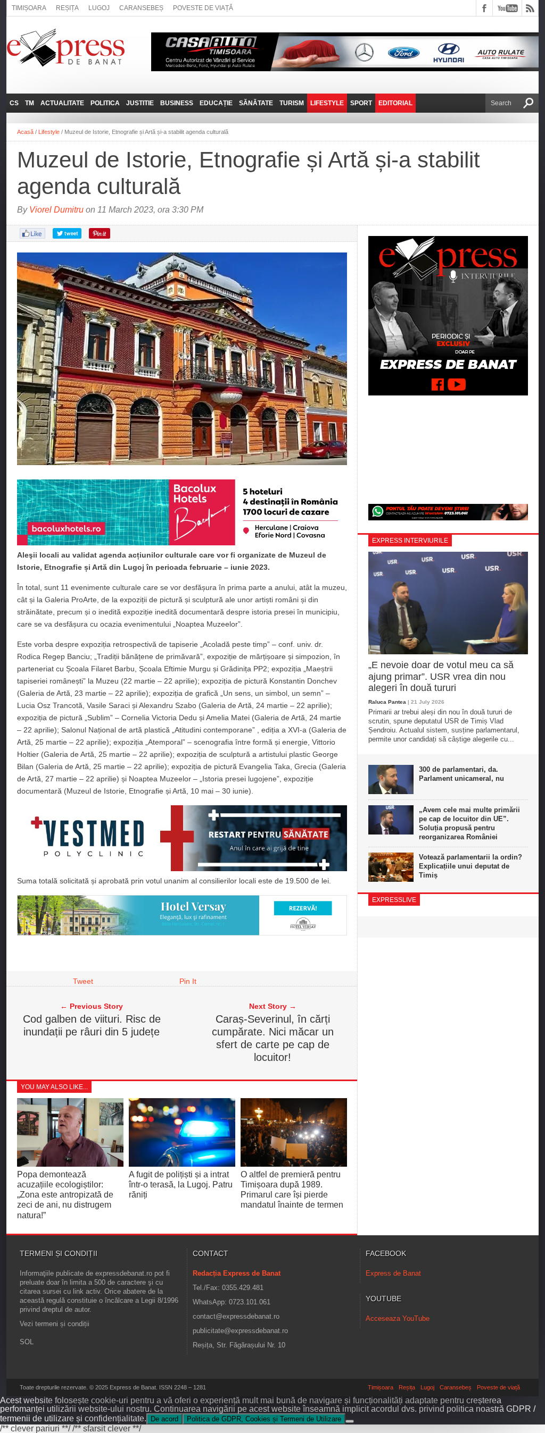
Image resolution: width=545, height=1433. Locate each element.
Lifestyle (327, 103)
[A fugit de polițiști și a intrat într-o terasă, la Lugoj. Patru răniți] (182, 1163)
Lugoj (99, 8)
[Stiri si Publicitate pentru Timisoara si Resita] (182, 933)
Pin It (187, 981)
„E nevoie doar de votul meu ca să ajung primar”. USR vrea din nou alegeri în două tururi (441, 676)
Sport (361, 103)
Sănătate (256, 103)
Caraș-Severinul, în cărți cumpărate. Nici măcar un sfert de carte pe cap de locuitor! (273, 1038)
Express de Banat (393, 1273)
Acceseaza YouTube (398, 1318)
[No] (349, 1421)
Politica (105, 103)
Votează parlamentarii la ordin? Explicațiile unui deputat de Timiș (470, 866)
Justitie (140, 103)
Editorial (395, 103)
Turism (291, 103)
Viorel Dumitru (56, 209)
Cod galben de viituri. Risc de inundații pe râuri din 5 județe (92, 1025)
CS (14, 103)
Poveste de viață (203, 8)
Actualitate (62, 103)
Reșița (67, 8)
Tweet (83, 981)
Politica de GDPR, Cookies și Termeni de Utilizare (264, 1419)
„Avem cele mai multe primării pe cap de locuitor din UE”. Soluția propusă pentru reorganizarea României (469, 823)
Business (176, 103)
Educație (216, 103)
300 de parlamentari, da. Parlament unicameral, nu (461, 773)
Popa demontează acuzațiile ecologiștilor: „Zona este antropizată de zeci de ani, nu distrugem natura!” (65, 1195)
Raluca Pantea (387, 702)
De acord (164, 1419)
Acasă (25, 132)
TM (29, 103)
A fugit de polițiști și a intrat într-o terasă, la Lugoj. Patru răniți (181, 1184)
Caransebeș (141, 8)
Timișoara (29, 8)
